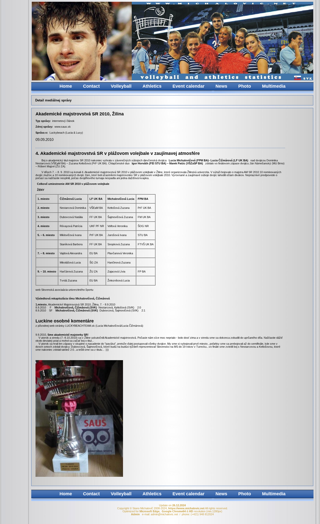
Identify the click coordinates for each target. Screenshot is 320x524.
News (221, 86)
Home (66, 86)
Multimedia (274, 86)
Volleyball (121, 86)
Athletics (152, 86)
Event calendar (188, 86)
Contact (91, 86)
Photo (244, 86)
